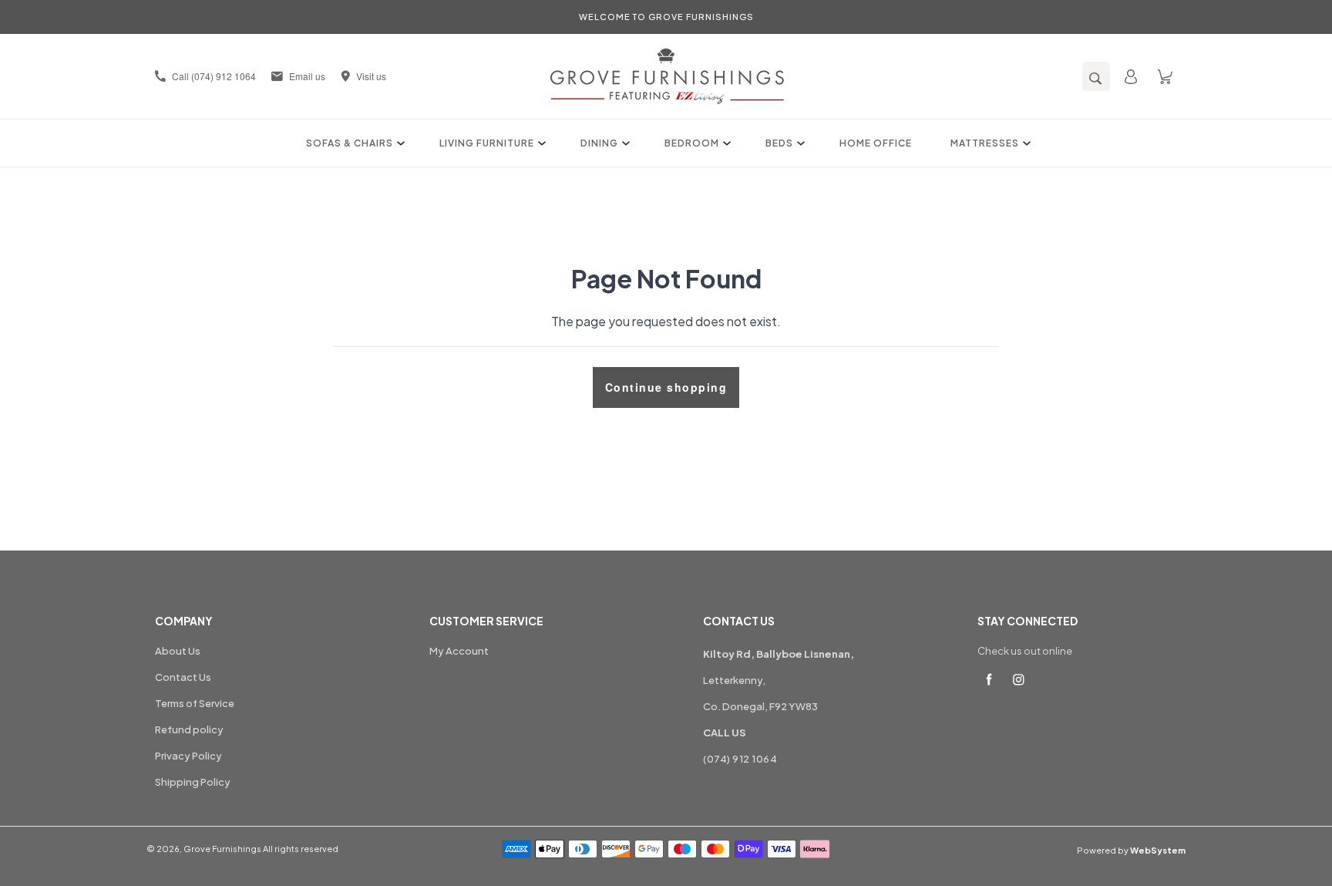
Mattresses (984, 143)
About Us (177, 651)
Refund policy (189, 729)
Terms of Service (194, 703)
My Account (459, 651)
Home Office (875, 143)
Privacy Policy (188, 756)
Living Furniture (486, 143)
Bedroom (691, 143)
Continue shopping (666, 387)
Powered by (1131, 850)
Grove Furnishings (222, 849)
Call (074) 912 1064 (214, 76)
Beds (779, 143)
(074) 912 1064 (740, 759)
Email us (307, 76)
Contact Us (183, 677)
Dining (599, 143)
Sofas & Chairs (349, 143)
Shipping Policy (192, 782)
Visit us (371, 76)
